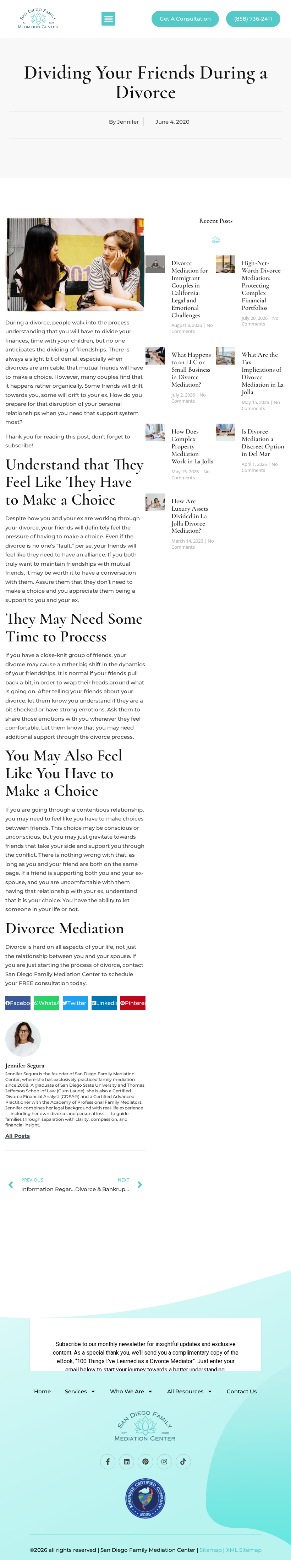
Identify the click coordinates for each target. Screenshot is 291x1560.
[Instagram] (164, 1461)
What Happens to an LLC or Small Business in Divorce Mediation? (191, 369)
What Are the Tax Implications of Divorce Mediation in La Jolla (263, 373)
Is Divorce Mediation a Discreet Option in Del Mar (263, 442)
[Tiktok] (183, 1461)
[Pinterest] (145, 1461)
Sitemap (210, 1549)
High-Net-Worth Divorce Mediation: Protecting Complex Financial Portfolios (261, 285)
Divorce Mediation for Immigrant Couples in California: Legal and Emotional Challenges (189, 289)
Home (42, 1391)
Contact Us (242, 1391)
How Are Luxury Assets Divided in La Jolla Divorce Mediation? (189, 516)
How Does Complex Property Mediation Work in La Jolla (192, 446)
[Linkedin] (126, 1461)
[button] (108, 19)
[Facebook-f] (107, 1461)
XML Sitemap (244, 1549)
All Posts (17, 1136)
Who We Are (127, 1391)
